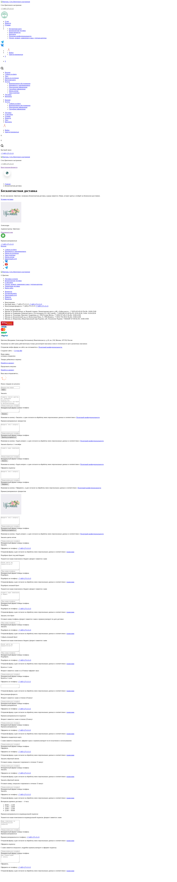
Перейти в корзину (7, 363)
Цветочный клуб (11, 259)
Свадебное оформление (17, 89)
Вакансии (8, 299)
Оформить (5, 484)
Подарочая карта (11, 293)
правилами (70, 552)
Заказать (4, 414)
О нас (7, 21)
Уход (6, 76)
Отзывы (8, 25)
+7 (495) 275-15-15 (7, 9)
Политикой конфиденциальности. (50, 347)
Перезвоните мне (7, 232)
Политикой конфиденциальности (88, 417)
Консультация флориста (9, 167)
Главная (7, 184)
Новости (8, 23)
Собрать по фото (11, 74)
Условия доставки (7, 199)
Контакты (12, 34)
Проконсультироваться (9, 437)
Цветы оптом (13, 91)
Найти (3, 390)
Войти (11, 53)
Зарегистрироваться (16, 54)
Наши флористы (14, 32)
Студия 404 (18, 351)
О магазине (9, 114)
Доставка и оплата (11, 279)
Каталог (8, 72)
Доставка (8, 94)
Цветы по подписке (12, 78)
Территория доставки (12, 286)
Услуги (7, 82)
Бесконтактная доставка (17, 30)
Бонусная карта (10, 80)
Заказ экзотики (14, 93)
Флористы (8, 291)
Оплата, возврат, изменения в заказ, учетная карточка (28, 38)
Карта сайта (9, 288)
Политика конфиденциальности (20, 36)
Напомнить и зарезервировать (19, 85)
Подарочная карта (15, 29)
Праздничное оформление (18, 87)
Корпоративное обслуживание (19, 83)
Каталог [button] (3, 246)
